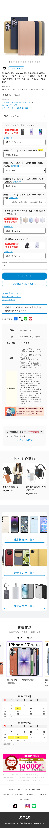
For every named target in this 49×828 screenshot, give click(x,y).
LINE (34, 806)
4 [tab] (16, 62)
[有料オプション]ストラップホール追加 (20, 150)
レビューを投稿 (24, 440)
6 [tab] (21, 62)
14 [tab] (40, 62)
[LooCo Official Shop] (24, 818)
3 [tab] (14, 62)
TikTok (15, 806)
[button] (19, 638)
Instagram (27, 806)
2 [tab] (11, 62)
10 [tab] (30, 62)
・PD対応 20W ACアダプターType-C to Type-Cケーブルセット (24, 212)
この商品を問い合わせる (24, 283)
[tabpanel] (24, 37)
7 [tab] (23, 62)
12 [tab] (35, 62)
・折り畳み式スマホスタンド (15, 239)
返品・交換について (11, 296)
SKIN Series (22, 108)
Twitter (21, 806)
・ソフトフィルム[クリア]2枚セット (18, 125)
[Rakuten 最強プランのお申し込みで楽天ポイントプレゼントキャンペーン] (24, 763)
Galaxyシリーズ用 (10, 105)
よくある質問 (8, 299)
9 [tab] (28, 62)
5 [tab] (18, 62)
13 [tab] (37, 62)
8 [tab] (25, 62)
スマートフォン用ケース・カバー (16, 102)
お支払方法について (11, 293)
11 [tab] (32, 62)
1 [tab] (9, 62)
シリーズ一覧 (7, 108)
